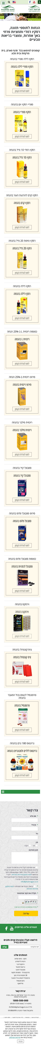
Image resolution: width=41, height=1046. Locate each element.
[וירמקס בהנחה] (22, 624)
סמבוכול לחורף (20, 970)
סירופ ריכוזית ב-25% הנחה (22, 377)
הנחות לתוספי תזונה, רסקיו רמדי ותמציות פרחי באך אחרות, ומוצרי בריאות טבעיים (20, 33)
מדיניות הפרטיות (14, 1037)
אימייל (33, 825)
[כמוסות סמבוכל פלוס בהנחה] (22, 579)
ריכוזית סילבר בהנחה (22, 422)
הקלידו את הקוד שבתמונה (26, 893)
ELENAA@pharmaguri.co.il (19, 1007)
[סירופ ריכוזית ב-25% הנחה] (22, 397)
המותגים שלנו (20, 954)
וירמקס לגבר (20, 964)
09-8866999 (12, 1010)
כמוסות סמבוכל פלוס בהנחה (22, 558)
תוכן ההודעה (33, 850)
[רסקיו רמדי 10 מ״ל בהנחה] (22, 170)
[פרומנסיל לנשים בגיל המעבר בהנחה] (22, 718)
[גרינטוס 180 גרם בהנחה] (22, 763)
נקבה (26, 845)
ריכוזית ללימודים (20, 961)
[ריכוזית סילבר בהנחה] (22, 442)
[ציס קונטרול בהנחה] (22, 670)
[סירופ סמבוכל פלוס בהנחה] (22, 533)
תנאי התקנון (27, 874)
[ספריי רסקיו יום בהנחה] (22, 124)
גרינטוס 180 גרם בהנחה (22, 743)
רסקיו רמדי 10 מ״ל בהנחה (22, 149)
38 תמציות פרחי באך (20, 975)
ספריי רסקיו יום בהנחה (22, 104)
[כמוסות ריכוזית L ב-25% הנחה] (22, 352)
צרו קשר (32, 810)
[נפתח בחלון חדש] (34, 2)
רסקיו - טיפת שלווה (20, 959)
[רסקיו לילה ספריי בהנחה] (22, 79)
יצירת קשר (20, 990)
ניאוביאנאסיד (20, 981)
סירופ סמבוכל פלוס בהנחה (22, 513)
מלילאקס (20, 983)
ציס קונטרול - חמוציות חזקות (20, 972)
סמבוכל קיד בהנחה (22, 467)
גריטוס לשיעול (20, 967)
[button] (9, 2)
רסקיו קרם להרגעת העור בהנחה (22, 195)
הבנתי (21, 1041)
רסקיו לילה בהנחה (22, 286)
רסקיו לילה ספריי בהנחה (22, 59)
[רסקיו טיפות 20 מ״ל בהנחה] (22, 261)
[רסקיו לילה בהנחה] (22, 306)
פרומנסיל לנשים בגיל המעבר (20, 978)
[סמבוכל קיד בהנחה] (22, 488)
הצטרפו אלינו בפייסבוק (26, 927)
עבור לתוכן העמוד (20, 6)
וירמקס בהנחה (22, 604)
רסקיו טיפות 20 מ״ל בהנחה (22, 240)
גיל (37, 833)
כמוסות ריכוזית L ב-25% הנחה (22, 331)
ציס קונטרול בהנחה (22, 649)
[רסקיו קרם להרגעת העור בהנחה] (22, 215)
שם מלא (33, 816)
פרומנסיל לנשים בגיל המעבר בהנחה (22, 696)
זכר (34, 845)
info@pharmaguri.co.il (29, 881)
